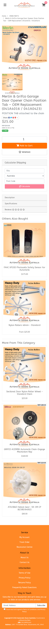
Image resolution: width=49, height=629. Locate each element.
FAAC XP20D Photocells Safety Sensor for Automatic (24, 268)
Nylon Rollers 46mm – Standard (25, 325)
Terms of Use (24, 573)
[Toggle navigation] (5, 5)
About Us (24, 557)
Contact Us (24, 562)
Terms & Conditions (30, 609)
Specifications (11, 203)
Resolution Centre (24, 547)
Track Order (24, 542)
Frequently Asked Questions (24, 587)
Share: (5, 118)
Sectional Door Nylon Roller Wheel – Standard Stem (24, 392)
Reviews (8, 210)
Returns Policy (24, 582)
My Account (24, 537)
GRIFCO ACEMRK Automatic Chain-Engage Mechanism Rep (24, 450)
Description (10, 197)
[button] (24, 152)
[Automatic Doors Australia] (24, 5)
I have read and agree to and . (25, 611)
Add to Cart (26, 145)
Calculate (25, 186)
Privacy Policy (24, 578)
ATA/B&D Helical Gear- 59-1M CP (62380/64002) (24, 508)
